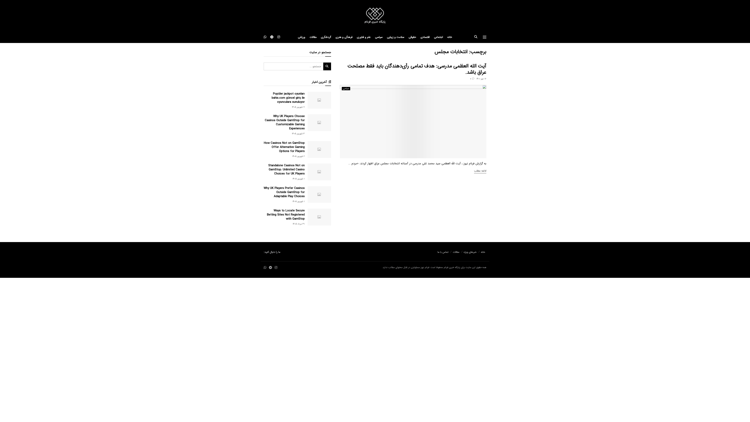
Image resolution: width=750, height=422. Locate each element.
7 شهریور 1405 (298, 107)
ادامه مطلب (480, 171)
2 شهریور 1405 (298, 156)
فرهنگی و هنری (344, 37)
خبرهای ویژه (470, 252)
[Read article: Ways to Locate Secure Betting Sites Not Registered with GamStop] (319, 217)
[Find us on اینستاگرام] (278, 37)
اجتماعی (438, 37)
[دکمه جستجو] (475, 37)
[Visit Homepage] (375, 16)
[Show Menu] (484, 37)
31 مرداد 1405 (299, 224)
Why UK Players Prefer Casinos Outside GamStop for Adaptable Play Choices (284, 192)
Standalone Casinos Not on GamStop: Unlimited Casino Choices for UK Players (286, 169)
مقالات (313, 37)
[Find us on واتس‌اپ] (265, 37)
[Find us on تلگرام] (271, 37)
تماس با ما (443, 252)
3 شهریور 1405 (298, 133)
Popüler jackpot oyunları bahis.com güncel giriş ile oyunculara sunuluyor (288, 97)
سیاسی (379, 37)
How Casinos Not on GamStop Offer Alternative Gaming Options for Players (284, 147)
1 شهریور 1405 (298, 179)
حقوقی (412, 37)
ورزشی (301, 37)
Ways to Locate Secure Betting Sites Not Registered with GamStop (286, 214)
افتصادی (425, 37)
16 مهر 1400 (481, 78)
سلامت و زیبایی (395, 37)
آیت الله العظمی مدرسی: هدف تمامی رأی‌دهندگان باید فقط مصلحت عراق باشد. (416, 69)
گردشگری (326, 37)
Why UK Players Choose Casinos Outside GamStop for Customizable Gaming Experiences (285, 122)
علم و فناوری (364, 37)
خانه (449, 37)
